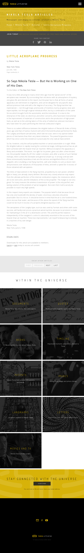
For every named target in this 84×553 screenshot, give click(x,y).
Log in (9, 245)
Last (56, 265)
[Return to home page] (42, 536)
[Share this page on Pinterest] (45, 42)
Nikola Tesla (22, 25)
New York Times (13, 67)
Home (9, 25)
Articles (36, 25)
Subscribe (42, 483)
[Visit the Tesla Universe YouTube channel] (46, 521)
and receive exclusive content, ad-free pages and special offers (42, 34)
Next (48, 265)
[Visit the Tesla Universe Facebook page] (42, 521)
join (15, 245)
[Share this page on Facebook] (33, 42)
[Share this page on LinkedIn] (50, 42)
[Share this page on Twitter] (39, 42)
